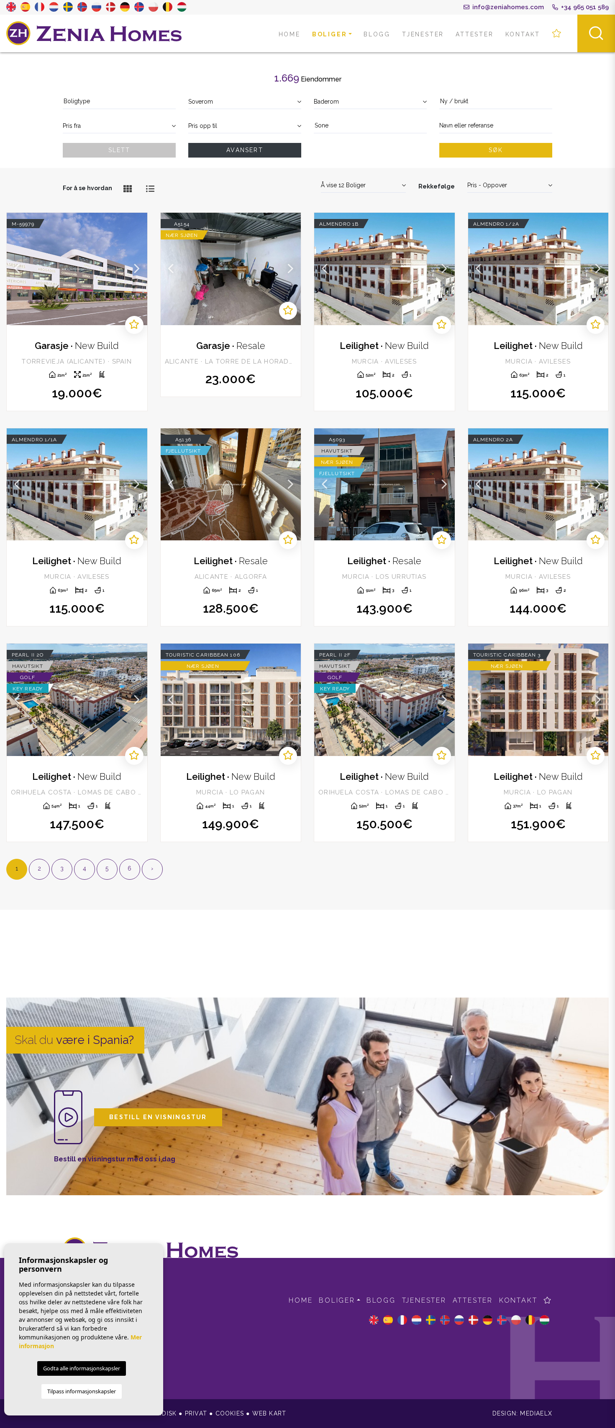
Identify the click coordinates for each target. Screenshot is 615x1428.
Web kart (269, 1413)
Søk (496, 150)
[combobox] (119, 101)
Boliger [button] (329, 34)
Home (289, 34)
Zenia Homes (94, 33)
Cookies (229, 1413)
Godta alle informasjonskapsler (81, 1368)
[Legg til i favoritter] (134, 325)
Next (136, 269)
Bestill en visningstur (158, 1117)
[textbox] (119, 101)
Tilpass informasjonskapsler (81, 1391)
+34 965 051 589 (584, 7)
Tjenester (423, 34)
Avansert (244, 150)
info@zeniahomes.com (507, 7)
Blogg (377, 34)
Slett (119, 150)
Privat (196, 1413)
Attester (474, 34)
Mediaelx (536, 1413)
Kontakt (523, 34)
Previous (17, 269)
